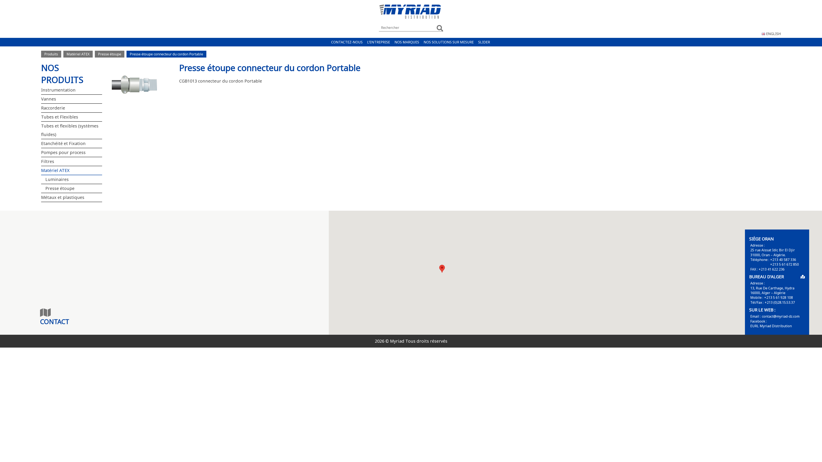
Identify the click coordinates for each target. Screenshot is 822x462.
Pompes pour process (63, 152)
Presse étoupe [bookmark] (109, 54)
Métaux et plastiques (62, 197)
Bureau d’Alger (766, 277)
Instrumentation (58, 90)
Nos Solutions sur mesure (449, 42)
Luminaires (57, 179)
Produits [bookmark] (51, 54)
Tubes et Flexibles (59, 117)
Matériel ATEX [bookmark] (78, 54)
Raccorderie (53, 108)
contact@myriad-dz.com (781, 316)
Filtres (47, 161)
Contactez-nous (347, 42)
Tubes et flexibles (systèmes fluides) (69, 130)
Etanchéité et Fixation (63, 143)
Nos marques (407, 42)
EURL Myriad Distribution (771, 326)
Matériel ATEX (55, 170)
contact (54, 321)
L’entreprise (378, 42)
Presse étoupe (59, 188)
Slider (484, 42)
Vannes (48, 99)
